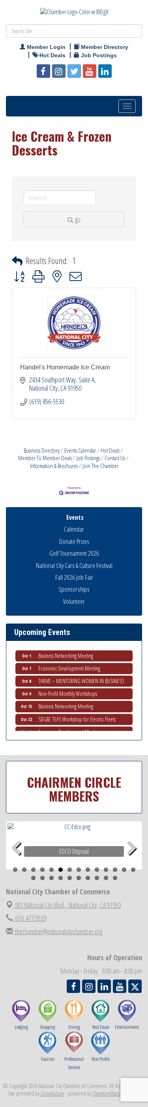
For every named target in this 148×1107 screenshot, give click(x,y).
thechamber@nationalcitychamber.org (57, 931)
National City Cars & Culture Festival (74, 565)
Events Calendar (80, 450)
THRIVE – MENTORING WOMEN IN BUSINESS (81, 678)
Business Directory (42, 450)
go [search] (78, 219)
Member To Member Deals (45, 458)
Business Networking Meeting (65, 653)
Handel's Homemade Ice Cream (65, 367)
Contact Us (115, 458)
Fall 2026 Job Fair (74, 577)
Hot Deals (110, 450)
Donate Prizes (74, 541)
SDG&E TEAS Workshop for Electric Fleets (77, 716)
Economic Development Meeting (69, 665)
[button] (17, 261)
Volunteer (74, 601)
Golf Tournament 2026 (74, 553)
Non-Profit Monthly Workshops (67, 691)
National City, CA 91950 (68, 905)
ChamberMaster (107, 1093)
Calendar (74, 529)
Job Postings (88, 458)
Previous (19, 860)
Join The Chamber (100, 466)
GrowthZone (52, 1093)
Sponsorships (74, 589)
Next (132, 860)
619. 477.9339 (29, 918)
